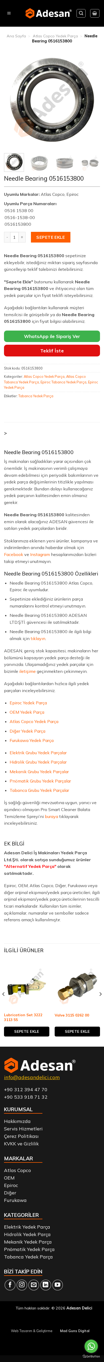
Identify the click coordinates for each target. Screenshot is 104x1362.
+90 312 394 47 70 (25, 1089)
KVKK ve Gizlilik (21, 1143)
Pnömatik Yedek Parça (29, 1249)
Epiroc (11, 1185)
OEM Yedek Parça (27, 712)
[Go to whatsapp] (91, 1346)
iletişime (27, 671)
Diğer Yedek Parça (27, 731)
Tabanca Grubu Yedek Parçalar (39, 790)
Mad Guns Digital (74, 1331)
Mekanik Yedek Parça (28, 1242)
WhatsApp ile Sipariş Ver (52, 336)
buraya (51, 816)
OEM (9, 1178)
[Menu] (9, 13)
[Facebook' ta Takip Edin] (10, 1285)
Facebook (13, 554)
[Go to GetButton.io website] (91, 1356)
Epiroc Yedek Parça (28, 702)
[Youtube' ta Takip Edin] (57, 1285)
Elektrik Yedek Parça (27, 1227)
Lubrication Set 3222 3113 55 (23, 1017)
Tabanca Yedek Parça (35, 396)
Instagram (40, 554)
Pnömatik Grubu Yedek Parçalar (40, 781)
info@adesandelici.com (32, 1077)
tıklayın (38, 638)
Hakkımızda (17, 1121)
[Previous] (12, 99)
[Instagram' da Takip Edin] (22, 1285)
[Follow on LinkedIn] (45, 1285)
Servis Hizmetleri (23, 1128)
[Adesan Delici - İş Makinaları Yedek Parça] (48, 13)
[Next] (91, 99)
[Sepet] (95, 13)
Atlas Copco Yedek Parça (55, 36)
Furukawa (15, 1200)
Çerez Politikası (21, 1136)
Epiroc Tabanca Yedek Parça (63, 382)
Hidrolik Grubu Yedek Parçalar (38, 762)
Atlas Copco (17, 1170)
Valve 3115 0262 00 (72, 1015)
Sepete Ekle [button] (26, 1031)
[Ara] (81, 13)
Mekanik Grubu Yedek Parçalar (39, 771)
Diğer (10, 1193)
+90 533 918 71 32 (25, 1097)
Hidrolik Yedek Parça (27, 1234)
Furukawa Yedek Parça (32, 740)
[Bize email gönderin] (33, 1285)
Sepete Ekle (50, 237)
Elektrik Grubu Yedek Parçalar (38, 752)
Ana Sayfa (16, 36)
